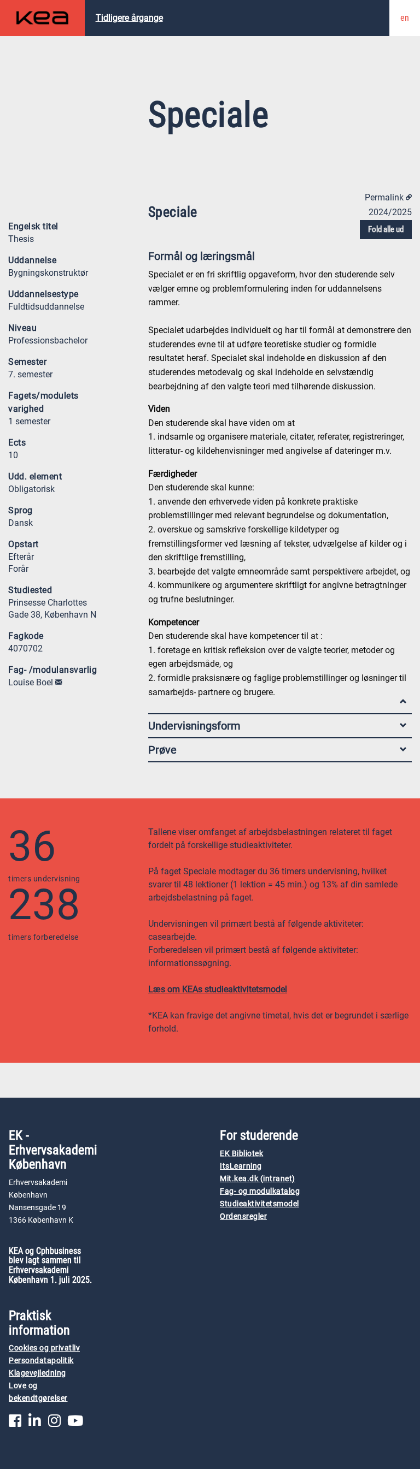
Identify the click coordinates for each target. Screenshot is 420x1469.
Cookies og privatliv (44, 1348)
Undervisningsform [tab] (194, 725)
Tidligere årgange (129, 18)
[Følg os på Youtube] (75, 1423)
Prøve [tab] (162, 749)
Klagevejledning (37, 1373)
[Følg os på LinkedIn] (34, 1423)
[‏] (58, 682)
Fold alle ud (386, 229)
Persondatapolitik (41, 1360)
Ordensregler (243, 1216)
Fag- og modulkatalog (260, 1191)
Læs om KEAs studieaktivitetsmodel (217, 989)
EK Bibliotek (241, 1153)
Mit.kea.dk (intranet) (257, 1178)
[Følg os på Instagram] (54, 1423)
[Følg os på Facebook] (15, 1423)
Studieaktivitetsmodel (259, 1204)
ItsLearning (241, 1166)
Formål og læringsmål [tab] (201, 256)
